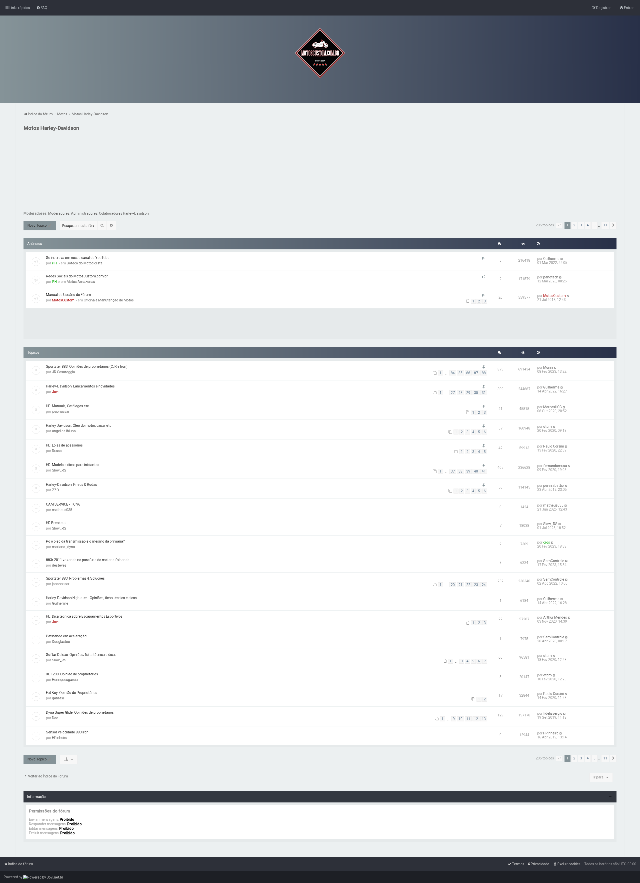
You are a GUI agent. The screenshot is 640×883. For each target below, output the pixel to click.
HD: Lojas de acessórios (64, 445)
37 (453, 471)
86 (468, 373)
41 (484, 471)
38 (460, 471)
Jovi (55, 392)
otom (547, 426)
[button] (559, 225)
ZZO (55, 490)
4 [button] (588, 225)
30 (476, 393)
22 (468, 585)
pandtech (550, 277)
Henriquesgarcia (65, 680)
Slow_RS (59, 470)
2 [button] (574, 225)
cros (546, 542)
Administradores (84, 213)
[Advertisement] (320, 174)
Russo (57, 451)
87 (476, 373)
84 (453, 373)
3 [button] (581, 225)
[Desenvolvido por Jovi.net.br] (43, 877)
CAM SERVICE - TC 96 (63, 504)
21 (460, 585)
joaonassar (61, 411)
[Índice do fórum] (320, 53)
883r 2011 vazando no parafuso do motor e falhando (88, 560)
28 (460, 393)
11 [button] (605, 225)
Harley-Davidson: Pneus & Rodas (71, 485)
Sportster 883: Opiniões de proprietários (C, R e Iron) (87, 366)
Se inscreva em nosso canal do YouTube (78, 258)
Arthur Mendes (555, 617)
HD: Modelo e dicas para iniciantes (72, 465)
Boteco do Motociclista (84, 263)
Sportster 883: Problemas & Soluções (75, 578)
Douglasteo (61, 642)
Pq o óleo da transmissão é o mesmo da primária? (85, 541)
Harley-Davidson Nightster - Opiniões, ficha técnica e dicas (91, 598)
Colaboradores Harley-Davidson (124, 213)
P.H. (55, 263)
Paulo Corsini (553, 446)
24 (484, 585)
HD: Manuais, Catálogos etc (67, 406)
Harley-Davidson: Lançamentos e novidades (80, 386)
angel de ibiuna (64, 431)
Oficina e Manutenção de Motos (109, 300)
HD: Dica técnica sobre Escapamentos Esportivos (84, 616)
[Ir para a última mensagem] (562, 259)
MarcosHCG (552, 407)
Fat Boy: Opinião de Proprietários (71, 693)
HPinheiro (59, 738)
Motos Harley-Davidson (51, 128)
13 (484, 719)
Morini (548, 367)
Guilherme (551, 259)
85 (460, 373)
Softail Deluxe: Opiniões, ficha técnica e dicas (81, 655)
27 (453, 393)
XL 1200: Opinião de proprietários (72, 674)
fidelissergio (552, 713)
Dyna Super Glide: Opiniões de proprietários (80, 712)
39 (468, 471)
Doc (55, 718)
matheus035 (62, 510)
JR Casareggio (63, 372)
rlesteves (59, 565)
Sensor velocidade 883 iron (67, 732)
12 (476, 719)
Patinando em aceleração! (66, 636)
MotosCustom (63, 300)
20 (453, 585)
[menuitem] (41, 8)
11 (468, 719)
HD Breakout (56, 523)
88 (484, 373)
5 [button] (595, 225)
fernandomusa (555, 466)
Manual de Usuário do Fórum (68, 295)
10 (460, 719)
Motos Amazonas (81, 282)
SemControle (553, 561)
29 (468, 393)
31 (484, 393)
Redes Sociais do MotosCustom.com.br (77, 276)
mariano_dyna (63, 547)
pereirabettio (553, 486)
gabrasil (58, 698)
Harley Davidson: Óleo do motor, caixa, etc (78, 425)
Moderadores (59, 213)
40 (476, 471)
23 (476, 585)
